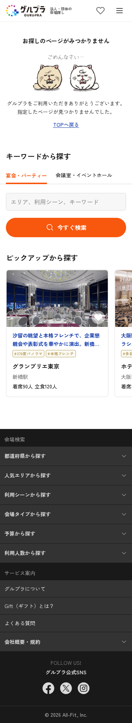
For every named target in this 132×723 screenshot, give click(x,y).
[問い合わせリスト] (100, 10)
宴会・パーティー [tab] (26, 175)
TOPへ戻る (66, 124)
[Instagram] (83, 688)
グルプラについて (24, 588)
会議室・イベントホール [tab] (84, 175)
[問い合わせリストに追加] (98, 317)
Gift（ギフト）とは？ (29, 606)
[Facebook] (48, 688)
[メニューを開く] (119, 10)
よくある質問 (19, 623)
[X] (66, 688)
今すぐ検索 (72, 227)
